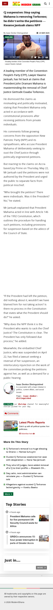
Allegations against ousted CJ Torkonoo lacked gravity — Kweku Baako (26, 486)
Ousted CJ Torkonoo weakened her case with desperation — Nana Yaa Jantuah (26, 458)
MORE (40, 567)
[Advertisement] (26, 264)
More (7, 494)
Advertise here (27, 433)
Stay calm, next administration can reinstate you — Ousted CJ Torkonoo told (24, 476)
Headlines (9, 37)
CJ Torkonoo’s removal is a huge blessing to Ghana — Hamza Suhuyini (26, 450)
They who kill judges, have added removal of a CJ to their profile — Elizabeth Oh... (27, 467)
